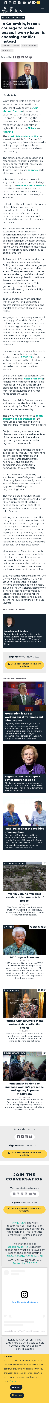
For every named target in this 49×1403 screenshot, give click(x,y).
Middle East (7, 50)
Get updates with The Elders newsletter (24, 665)
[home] (13, 9)
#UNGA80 (18, 1222)
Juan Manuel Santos (10, 46)
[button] (42, 9)
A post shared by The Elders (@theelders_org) (24, 1331)
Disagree (17, 1395)
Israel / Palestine (29, 46)
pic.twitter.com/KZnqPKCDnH (25, 1255)
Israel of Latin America (30, 185)
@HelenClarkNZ (18, 1246)
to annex (33, 170)
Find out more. (16, 1381)
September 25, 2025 (25, 1263)
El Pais (31, 128)
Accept (16, 1387)
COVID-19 (26, 357)
